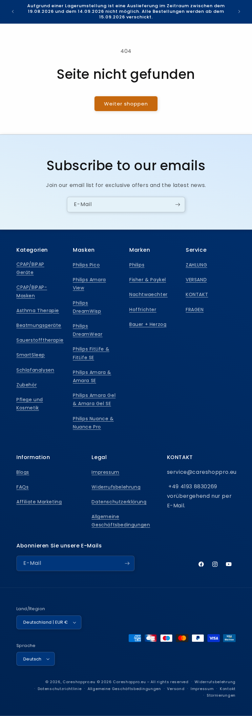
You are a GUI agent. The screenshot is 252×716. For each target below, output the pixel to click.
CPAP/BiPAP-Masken (31, 291)
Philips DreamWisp (87, 307)
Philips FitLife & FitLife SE (91, 353)
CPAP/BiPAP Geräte (30, 268)
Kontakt (228, 688)
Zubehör (26, 384)
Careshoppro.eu (79, 681)
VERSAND (196, 279)
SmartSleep (30, 355)
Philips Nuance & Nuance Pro (93, 422)
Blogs (22, 472)
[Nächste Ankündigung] (239, 11)
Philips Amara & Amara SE (92, 376)
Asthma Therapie (37, 310)
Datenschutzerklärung (119, 501)
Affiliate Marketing (39, 501)
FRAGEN (195, 309)
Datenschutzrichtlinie (60, 688)
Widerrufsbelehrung (116, 487)
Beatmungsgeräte (38, 325)
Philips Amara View (89, 283)
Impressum (105, 472)
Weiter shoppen (126, 103)
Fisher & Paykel (147, 279)
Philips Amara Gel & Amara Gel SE (94, 399)
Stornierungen (221, 695)
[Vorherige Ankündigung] (13, 11)
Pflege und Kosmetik (29, 403)
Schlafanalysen (35, 370)
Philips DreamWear (87, 330)
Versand (175, 688)
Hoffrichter (143, 309)
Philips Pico (86, 265)
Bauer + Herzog (147, 324)
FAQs (22, 487)
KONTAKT (197, 294)
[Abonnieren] (177, 204)
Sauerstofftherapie (40, 340)
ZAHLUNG (196, 265)
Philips (136, 265)
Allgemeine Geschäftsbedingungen (121, 520)
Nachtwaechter (148, 294)
